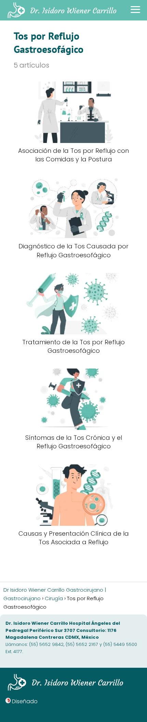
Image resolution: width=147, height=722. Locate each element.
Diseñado (25, 701)
